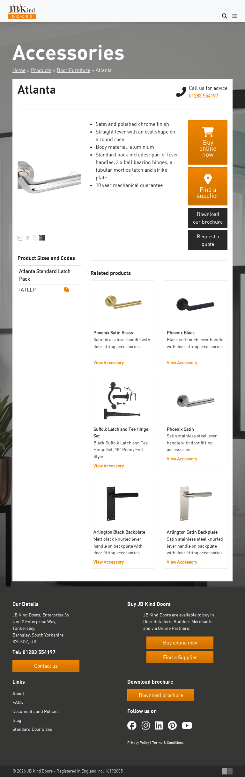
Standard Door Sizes (32, 729)
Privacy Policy (138, 742)
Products (41, 70)
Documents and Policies (36, 711)
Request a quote (208, 240)
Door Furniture (73, 70)
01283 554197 (203, 95)
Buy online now (207, 148)
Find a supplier (208, 192)
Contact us (46, 665)
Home (19, 70)
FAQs (17, 702)
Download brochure (161, 695)
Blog (16, 720)
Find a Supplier (180, 657)
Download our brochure (208, 218)
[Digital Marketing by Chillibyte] (227, 771)
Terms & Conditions (167, 742)
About (18, 693)
